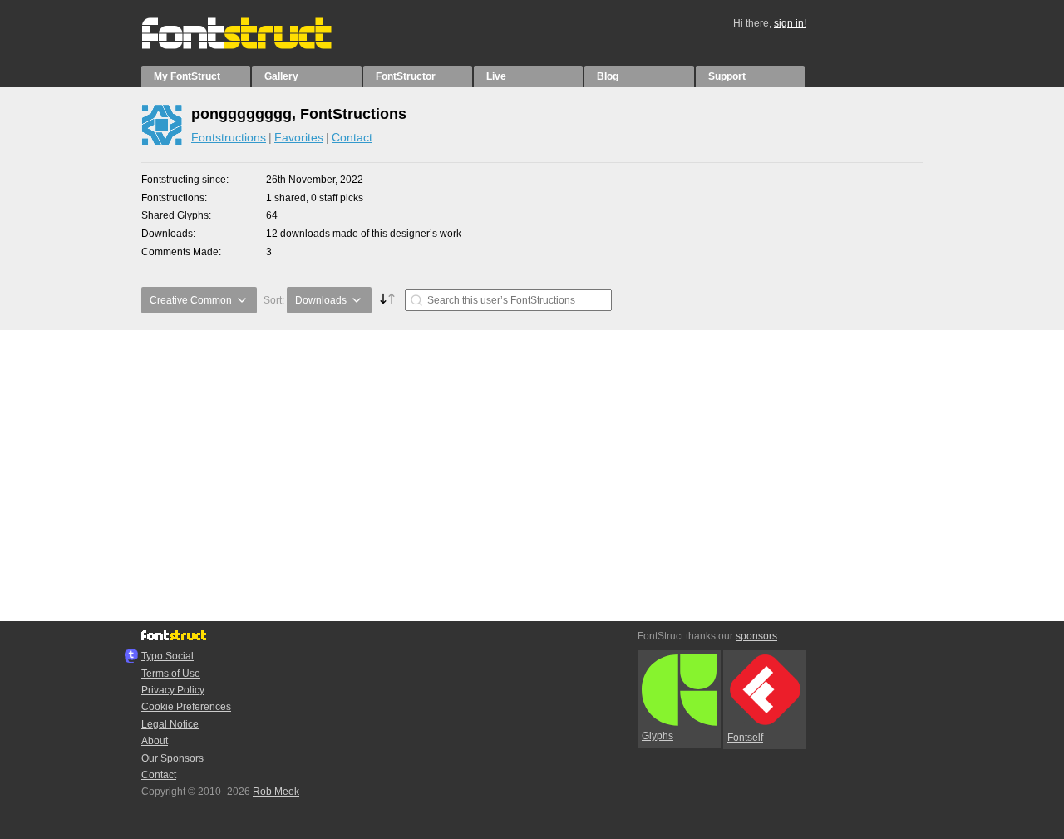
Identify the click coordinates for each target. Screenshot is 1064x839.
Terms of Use (170, 673)
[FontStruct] (254, 46)
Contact (352, 137)
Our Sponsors (172, 758)
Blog (607, 76)
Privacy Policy (172, 690)
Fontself (745, 737)
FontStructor (406, 76)
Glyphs (657, 736)
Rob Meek (276, 791)
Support (727, 76)
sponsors (756, 636)
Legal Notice (170, 724)
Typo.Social (167, 656)
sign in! (790, 23)
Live (496, 76)
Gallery (281, 76)
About (154, 741)
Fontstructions (228, 137)
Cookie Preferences (186, 707)
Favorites (298, 137)
